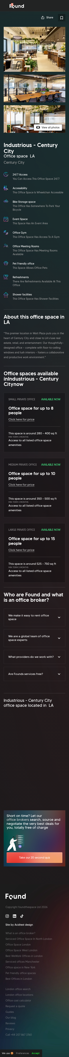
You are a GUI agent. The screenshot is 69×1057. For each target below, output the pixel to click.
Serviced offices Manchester (22, 961)
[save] (61, 17)
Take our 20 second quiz (34, 857)
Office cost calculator (18, 1000)
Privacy (10, 1029)
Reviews (10, 1023)
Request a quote (15, 1006)
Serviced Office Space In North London (29, 939)
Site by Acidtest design (19, 924)
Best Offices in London (19, 978)
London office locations (19, 994)
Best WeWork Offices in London (24, 956)
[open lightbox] (34, 80)
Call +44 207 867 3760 (19, 1034)
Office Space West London (21, 950)
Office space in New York (20, 967)
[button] (34, 617)
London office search (18, 989)
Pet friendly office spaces (21, 973)
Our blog (11, 1017)
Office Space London (18, 944)
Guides (10, 1012)
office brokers (18, 820)
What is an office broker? (20, 933)
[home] (17, 6)
